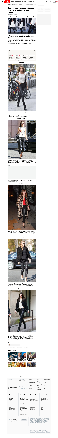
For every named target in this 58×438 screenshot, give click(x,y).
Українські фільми (12, 409)
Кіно (10, 407)
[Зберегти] (33, 17)
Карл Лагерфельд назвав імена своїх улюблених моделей (20, 44)
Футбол (42, 409)
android (32, 432)
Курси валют (43, 397)
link (19, 387)
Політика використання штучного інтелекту (39, 382)
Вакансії (45, 382)
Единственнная (14, 14)
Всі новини (11, 394)
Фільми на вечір (11, 410)
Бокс (41, 408)
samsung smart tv (48, 432)
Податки (42, 401)
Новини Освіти (22, 407)
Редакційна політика (32, 382)
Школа (21, 410)
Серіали (10, 413)
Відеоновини (11, 399)
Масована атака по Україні (24, 400)
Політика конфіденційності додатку (39, 385)
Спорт (42, 407)
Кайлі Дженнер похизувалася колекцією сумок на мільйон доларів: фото (21, 181)
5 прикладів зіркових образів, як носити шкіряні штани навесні (27, 4)
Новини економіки (44, 394)
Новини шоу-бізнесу (15, 4)
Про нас (30, 379)
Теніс (41, 410)
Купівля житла (32, 409)
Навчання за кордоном (23, 414)
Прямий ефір (11, 398)
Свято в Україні (18, 1)
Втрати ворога (22, 403)
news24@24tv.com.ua (11, 380)
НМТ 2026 (21, 411)
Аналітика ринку (32, 408)
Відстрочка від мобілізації (34, 401)
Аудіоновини (11, 400)
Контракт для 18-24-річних (34, 400)
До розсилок (24, 419)
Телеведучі (30, 385)
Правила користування (31, 388)
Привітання (24, 1)
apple (37, 432)
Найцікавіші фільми (12, 408)
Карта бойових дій (22, 397)
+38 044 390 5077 (22, 380)
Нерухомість (32, 407)
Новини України (11, 397)
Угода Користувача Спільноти (39, 387)
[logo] (7, 1)
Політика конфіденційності (39, 379)
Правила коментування (39, 389)
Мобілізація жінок (33, 399)
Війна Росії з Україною (24, 394)
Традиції (12, 1)
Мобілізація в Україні (34, 394)
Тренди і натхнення (33, 410)
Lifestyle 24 (9, 4)
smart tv (42, 432)
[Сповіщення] (50, 1)
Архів (44, 385)
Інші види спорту (43, 413)
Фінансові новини (43, 398)
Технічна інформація (47, 379)
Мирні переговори (22, 398)
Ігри (44, 388)
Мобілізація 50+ (32, 398)
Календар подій (29, 1)
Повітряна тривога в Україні (24, 399)
